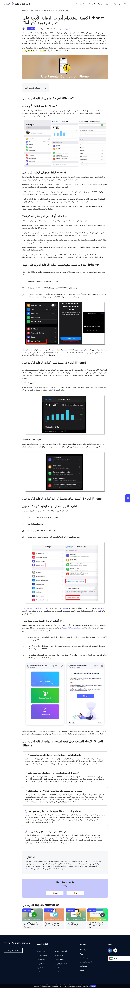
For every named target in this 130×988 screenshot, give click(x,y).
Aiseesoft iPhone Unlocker (72, 628)
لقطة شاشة (41, 959)
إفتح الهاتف (31, 28)
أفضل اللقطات (79, 4)
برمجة (100, 4)
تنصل (82, 970)
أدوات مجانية (117, 4)
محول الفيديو (41, 951)
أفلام (38, 972)
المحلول (54, 10)
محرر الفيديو (59, 955)
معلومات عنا (84, 950)
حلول (107, 4)
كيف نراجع (83, 966)
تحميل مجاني (14, 950)
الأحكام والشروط (86, 962)
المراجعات (91, 4)
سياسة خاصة (84, 958)
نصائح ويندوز (59, 959)
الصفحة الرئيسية (64, 10)
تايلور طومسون (64, 28)
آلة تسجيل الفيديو (61, 951)
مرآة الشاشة (59, 967)
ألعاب (57, 972)
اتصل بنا (83, 954)
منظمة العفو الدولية (61, 963)
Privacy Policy (86, 986)
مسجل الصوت (41, 967)
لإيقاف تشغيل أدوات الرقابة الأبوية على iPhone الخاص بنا (63, 608)
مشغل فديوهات (42, 955)
